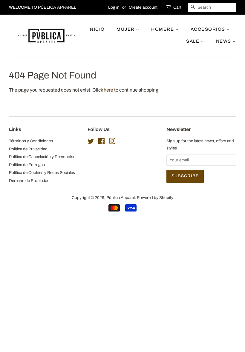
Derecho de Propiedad (29, 180)
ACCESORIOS (209, 29)
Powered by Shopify (155, 197)
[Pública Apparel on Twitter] (91, 142)
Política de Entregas (27, 165)
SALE (193, 41)
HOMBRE (163, 29)
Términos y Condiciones (31, 141)
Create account (143, 7)
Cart (177, 7)
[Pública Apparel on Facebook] (101, 142)
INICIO (96, 29)
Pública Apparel (120, 197)
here (108, 89)
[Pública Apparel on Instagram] (112, 142)
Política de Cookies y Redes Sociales (42, 172)
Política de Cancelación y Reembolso (42, 157)
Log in (114, 7)
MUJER (126, 29)
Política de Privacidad (28, 149)
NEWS (224, 41)
